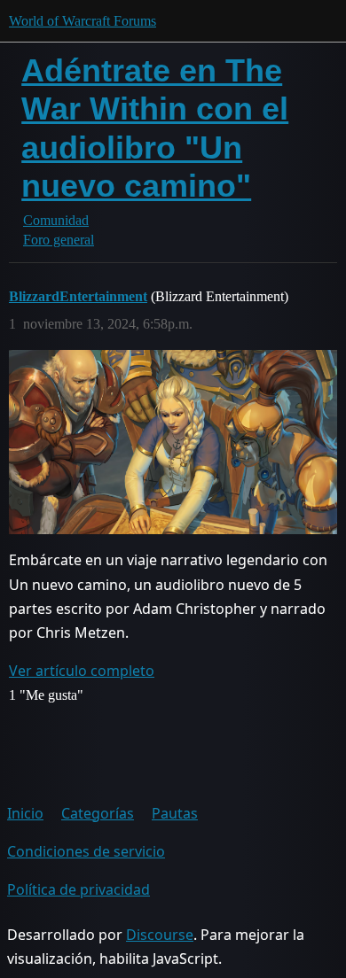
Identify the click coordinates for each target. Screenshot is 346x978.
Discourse (159, 934)
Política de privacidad (78, 889)
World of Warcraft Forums (82, 20)
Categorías (97, 813)
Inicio (25, 813)
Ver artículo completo (81, 670)
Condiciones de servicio (86, 851)
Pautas (175, 813)
